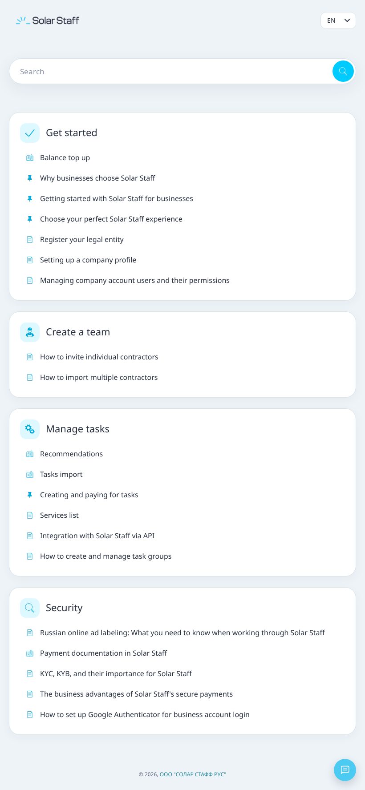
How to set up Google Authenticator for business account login (145, 714)
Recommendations (71, 454)
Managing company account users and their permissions (135, 280)
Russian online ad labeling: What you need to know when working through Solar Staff (182, 632)
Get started (71, 132)
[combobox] (170, 71)
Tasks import (61, 474)
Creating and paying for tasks (89, 495)
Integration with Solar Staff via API (97, 535)
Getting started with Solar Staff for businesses (116, 198)
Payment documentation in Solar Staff (103, 653)
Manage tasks (78, 428)
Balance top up (65, 157)
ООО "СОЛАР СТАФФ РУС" (193, 774)
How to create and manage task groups (106, 556)
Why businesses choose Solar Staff (97, 178)
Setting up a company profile (88, 260)
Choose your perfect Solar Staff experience (111, 219)
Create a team (78, 332)
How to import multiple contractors (99, 377)
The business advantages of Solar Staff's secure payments (136, 694)
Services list (59, 515)
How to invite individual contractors (99, 357)
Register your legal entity (82, 239)
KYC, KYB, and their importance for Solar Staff (116, 673)
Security (64, 607)
